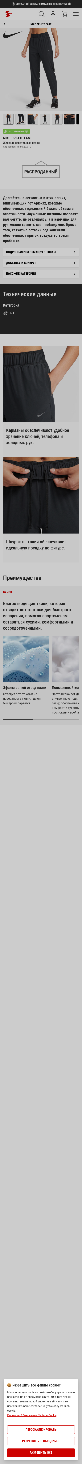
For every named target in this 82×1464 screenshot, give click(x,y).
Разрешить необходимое (41, 1441)
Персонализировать (41, 1429)
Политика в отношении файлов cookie (31, 1415)
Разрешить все (41, 1452)
